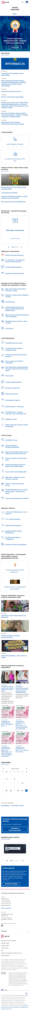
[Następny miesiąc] (27, 768)
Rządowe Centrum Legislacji (8, 940)
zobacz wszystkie (5, 55)
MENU (14, 14)
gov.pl (7, 936)
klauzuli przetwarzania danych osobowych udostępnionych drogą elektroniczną (14, 1007)
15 (22, 783)
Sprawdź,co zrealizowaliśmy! (15, 829)
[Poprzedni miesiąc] (3, 768)
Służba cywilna (5, 945)
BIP (2, 950)
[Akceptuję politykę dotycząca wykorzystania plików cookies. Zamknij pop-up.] (26, 993)
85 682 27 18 (4, 916)
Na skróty (4, 931)
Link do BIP (15, 47)
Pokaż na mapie (6, 908)
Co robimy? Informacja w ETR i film (15, 160)
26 (10, 790)
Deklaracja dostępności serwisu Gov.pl (11, 953)
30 (26, 790)
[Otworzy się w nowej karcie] (2, 925)
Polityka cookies (5, 943)
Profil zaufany (4, 948)
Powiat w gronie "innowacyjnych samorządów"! (15, 588)
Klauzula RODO (5, 955)
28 (18, 790)
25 (6, 790)
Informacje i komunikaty (15, 230)
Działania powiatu (15, 238)
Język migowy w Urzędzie (15, 144)
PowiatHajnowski (15, 8)
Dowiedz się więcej (11, 884)
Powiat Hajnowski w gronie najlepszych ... (15, 571)
